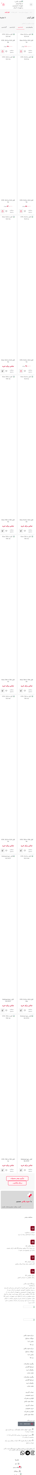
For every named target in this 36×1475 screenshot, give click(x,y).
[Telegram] (27, 1453)
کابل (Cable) (14, 12)
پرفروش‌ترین (29, 27)
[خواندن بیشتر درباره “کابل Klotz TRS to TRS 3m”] (3, 531)
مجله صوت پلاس (29, 1401)
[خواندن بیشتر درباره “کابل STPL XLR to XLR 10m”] (21, 1010)
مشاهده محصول (30, 51)
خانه (31, 12)
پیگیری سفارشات (29, 1363)
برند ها (32, 1344)
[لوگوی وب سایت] (17, 4)
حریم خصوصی (29, 1395)
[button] (21, 51)
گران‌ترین (4, 27)
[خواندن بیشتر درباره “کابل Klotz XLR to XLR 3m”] (3, 371)
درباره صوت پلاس (29, 1335)
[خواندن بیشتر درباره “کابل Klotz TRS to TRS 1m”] (3, 691)
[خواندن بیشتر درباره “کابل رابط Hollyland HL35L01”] (3, 1010)
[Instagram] (32, 1453)
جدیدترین (20, 27)
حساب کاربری (30, 1392)
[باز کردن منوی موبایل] (31, 4)
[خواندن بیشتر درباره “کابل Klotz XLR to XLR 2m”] (21, 531)
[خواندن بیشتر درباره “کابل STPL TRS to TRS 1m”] (3, 1170)
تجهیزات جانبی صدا (23, 12)
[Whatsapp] (22, 1453)
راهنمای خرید (30, 1370)
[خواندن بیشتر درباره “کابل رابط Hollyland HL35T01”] (21, 1170)
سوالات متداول (29, 1338)
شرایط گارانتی (29, 1367)
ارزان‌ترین (12, 27)
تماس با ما (31, 1341)
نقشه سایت (30, 1373)
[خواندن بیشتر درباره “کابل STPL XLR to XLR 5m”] (3, 851)
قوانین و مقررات (29, 1398)
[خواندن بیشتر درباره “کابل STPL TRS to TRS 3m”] (21, 851)
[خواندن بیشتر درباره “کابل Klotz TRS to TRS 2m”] (21, 691)
